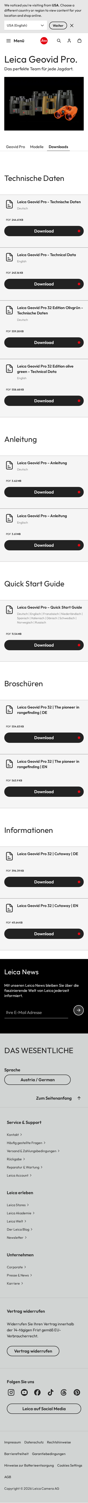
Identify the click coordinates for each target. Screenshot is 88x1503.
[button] (79, 1098)
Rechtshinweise (59, 1442)
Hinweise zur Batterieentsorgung (29, 1465)
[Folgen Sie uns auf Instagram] (11, 1392)
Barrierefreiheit (16, 1454)
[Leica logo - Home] (44, 41)
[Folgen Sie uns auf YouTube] (24, 1392)
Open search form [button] (59, 40)
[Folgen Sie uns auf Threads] (63, 1392)
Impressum (12, 1442)
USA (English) (17, 25)
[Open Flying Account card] (69, 40)
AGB (7, 1477)
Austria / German (38, 1079)
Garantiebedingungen (49, 1454)
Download (44, 231)
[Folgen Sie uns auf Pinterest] (77, 1392)
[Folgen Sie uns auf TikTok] (50, 1392)
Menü (19, 40)
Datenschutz (34, 1442)
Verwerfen (71, 25)
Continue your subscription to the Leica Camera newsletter (78, 1010)
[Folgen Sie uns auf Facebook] (37, 1392)
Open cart (79, 40)
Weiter (58, 25)
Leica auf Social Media (44, 1408)
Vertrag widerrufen (33, 1351)
